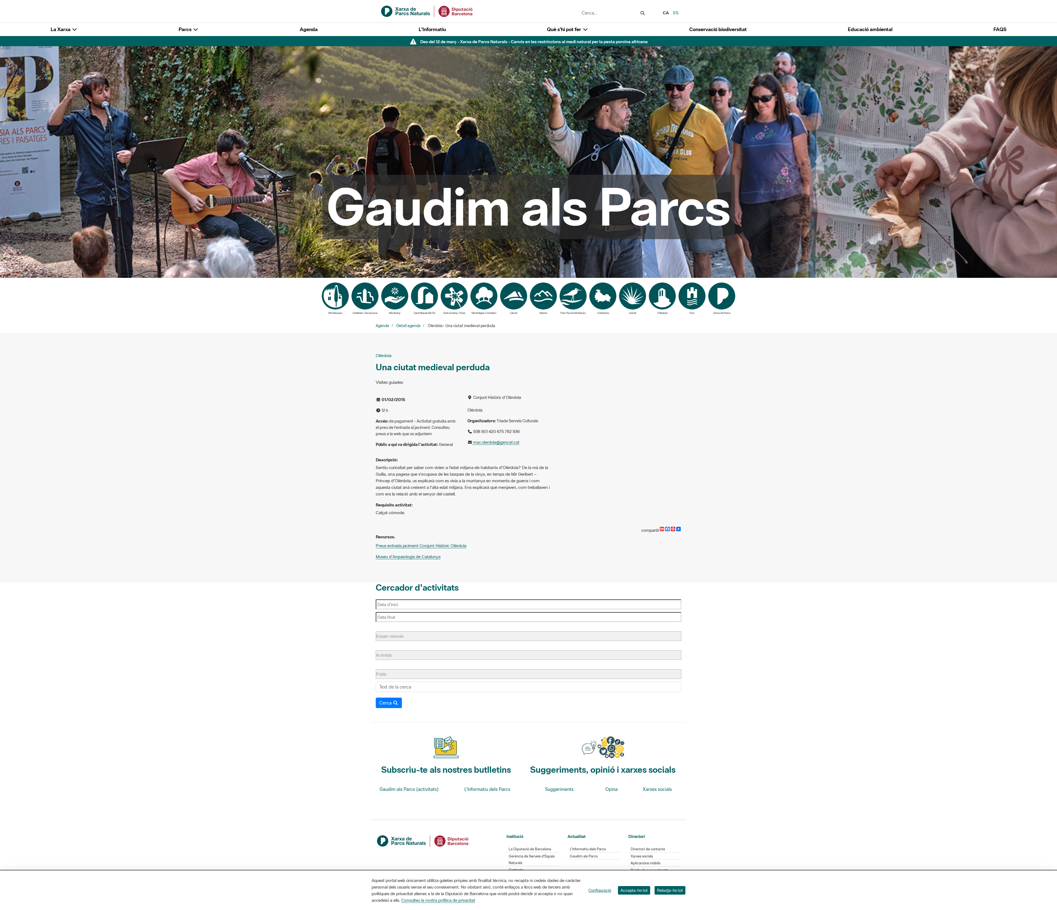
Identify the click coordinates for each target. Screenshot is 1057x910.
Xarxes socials (657, 789)
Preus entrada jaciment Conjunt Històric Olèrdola (421, 545)
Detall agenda (408, 325)
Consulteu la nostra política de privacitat (438, 900)
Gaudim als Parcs (584, 856)
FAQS (999, 29)
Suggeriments (559, 789)
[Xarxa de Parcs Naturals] (427, 10)
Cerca (386, 703)
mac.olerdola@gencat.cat (495, 442)
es (676, 12)
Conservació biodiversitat (718, 29)
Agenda (309, 29)
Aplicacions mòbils (645, 863)
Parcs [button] (186, 29)
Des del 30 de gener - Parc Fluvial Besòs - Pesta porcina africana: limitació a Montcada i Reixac (533, 41)
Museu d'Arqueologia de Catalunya (408, 556)
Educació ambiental (870, 29)
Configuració (600, 890)
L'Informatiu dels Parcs (487, 789)
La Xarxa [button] (61, 29)
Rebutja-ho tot (670, 890)
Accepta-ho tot (634, 890)
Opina (611, 789)
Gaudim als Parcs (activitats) (409, 789)
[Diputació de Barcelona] (423, 840)
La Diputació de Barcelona (530, 849)
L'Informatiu (432, 29)
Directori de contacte (648, 849)
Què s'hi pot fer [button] (564, 29)
